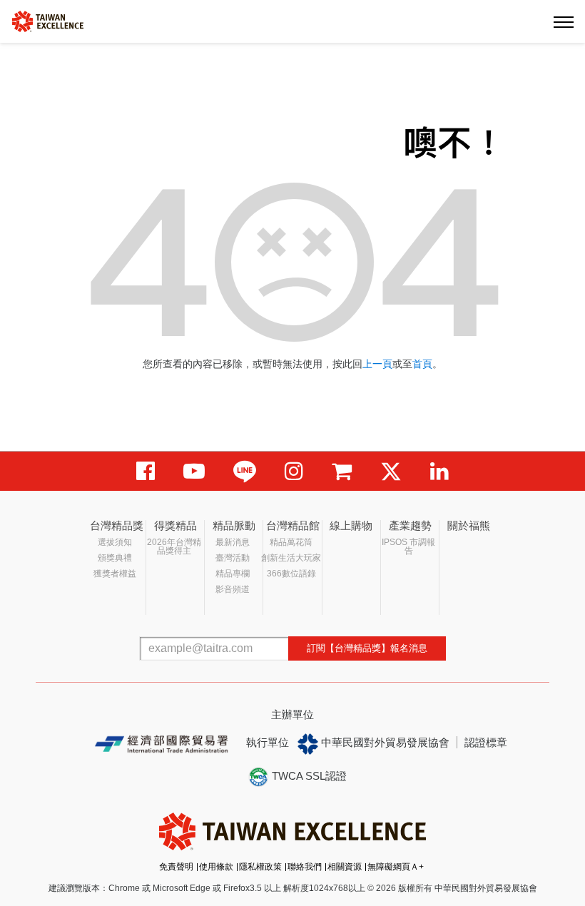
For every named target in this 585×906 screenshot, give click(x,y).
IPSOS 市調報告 (408, 546)
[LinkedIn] (439, 471)
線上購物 (351, 525)
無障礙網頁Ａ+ (395, 867)
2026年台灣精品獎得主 (174, 546)
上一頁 (377, 364)
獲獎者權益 (114, 573)
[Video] (194, 471)
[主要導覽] (563, 21)
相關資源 (344, 867)
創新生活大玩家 (291, 558)
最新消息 (232, 542)
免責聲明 (176, 867)
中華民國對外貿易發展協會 (383, 742)
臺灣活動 (232, 558)
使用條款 (216, 867)
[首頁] (47, 20)
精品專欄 (232, 573)
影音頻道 (232, 589)
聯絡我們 (305, 867)
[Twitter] (391, 471)
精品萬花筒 (291, 542)
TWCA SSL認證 (308, 776)
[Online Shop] (342, 471)
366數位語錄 (291, 573)
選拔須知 (115, 542)
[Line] (244, 471)
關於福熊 (468, 525)
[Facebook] (145, 471)
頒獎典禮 (115, 558)
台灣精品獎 (116, 525)
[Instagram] (294, 471)
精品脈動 (234, 525)
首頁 (422, 364)
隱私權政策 (260, 867)
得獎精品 (175, 525)
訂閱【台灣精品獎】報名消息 (367, 648)
